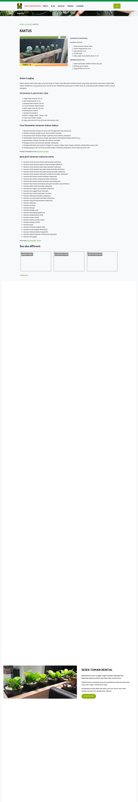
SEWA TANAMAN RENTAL (33, 6)
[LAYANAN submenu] (84, 6)
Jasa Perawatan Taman (34, 240)
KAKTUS (20, 13)
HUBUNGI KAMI (89, 696)
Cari (117, 6)
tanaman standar (43, 151)
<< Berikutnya (24, 275)
